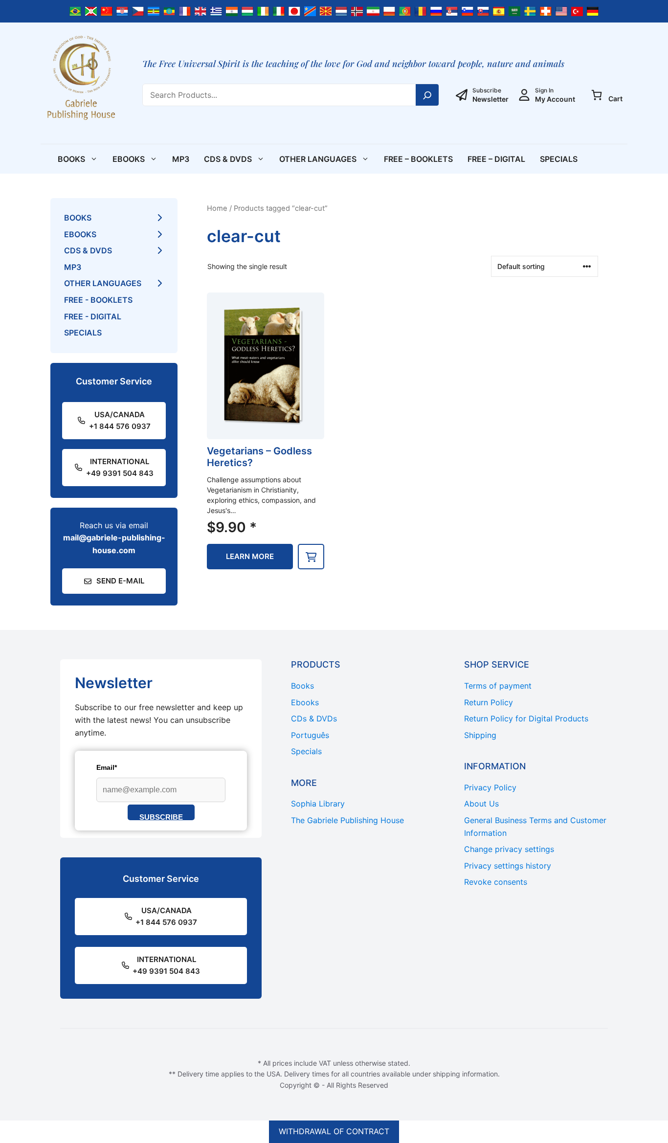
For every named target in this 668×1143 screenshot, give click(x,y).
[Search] (427, 95)
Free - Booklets (98, 300)
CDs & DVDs (228, 159)
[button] (311, 556)
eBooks (128, 159)
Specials (559, 159)
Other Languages (317, 159)
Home (217, 208)
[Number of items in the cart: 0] (596, 95)
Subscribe (161, 816)
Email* (106, 767)
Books (71, 159)
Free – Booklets (418, 159)
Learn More (250, 556)
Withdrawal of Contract (334, 1131)
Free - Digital (92, 316)
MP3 (180, 159)
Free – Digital (496, 159)
